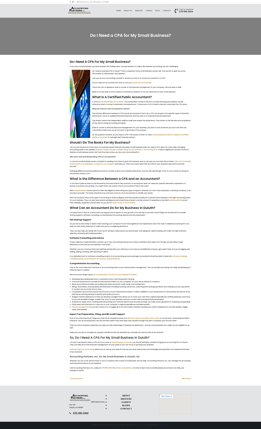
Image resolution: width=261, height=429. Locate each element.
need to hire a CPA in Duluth (123, 203)
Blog (157, 11)
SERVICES (126, 399)
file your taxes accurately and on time (143, 318)
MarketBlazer (164, 425)
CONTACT (126, 408)
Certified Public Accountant (112, 102)
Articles (138, 425)
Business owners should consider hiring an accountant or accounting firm (126, 149)
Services (139, 11)
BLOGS (126, 405)
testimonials (175, 200)
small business (80, 190)
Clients (149, 11)
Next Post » (186, 378)
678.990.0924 (186, 11)
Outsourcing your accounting (82, 349)
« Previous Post (76, 378)
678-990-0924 (80, 413)
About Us (128, 11)
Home (118, 11)
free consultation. (124, 368)
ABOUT (126, 395)
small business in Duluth (121, 342)
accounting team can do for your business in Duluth (115, 274)
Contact (167, 11)
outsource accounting (141, 82)
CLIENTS (126, 402)
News (145, 425)
